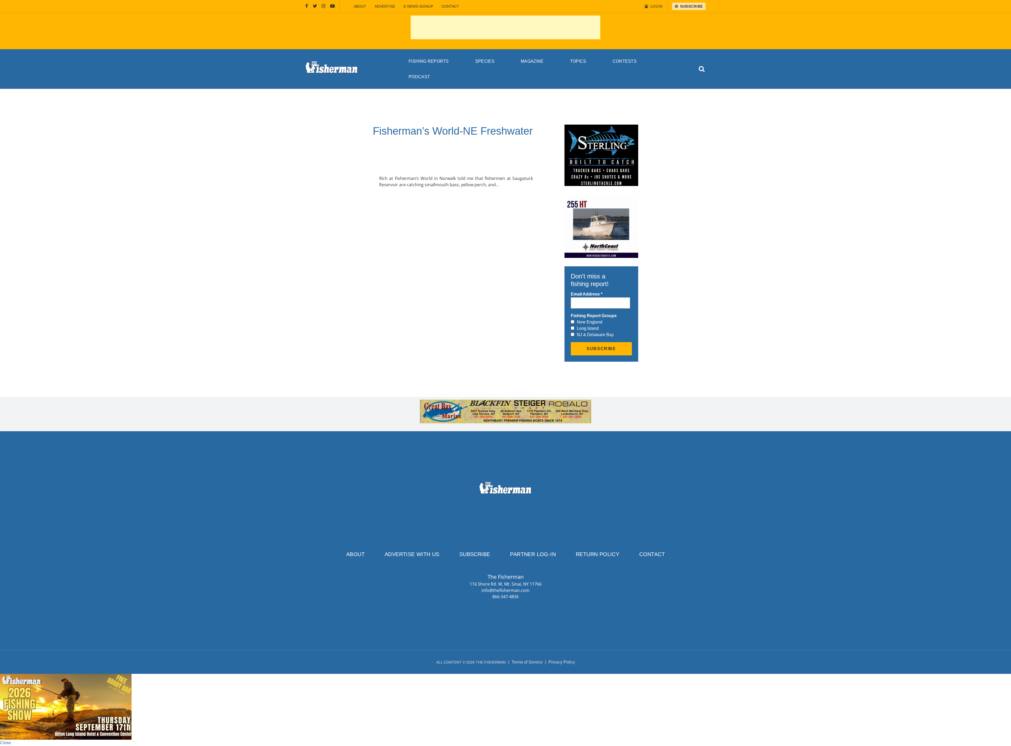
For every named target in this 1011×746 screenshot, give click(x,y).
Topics (578, 61)
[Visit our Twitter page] (315, 6)
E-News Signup (418, 6)
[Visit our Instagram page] (323, 6)
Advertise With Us (412, 554)
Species (484, 61)
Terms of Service (527, 662)
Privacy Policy (561, 662)
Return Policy (597, 554)
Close (5, 742)
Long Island (588, 328)
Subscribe (474, 554)
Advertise (385, 6)
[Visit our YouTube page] (332, 6)
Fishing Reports (429, 61)
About (360, 6)
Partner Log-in (533, 554)
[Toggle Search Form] (702, 69)
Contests (625, 61)
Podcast (419, 77)
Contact (450, 6)
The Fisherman (331, 69)
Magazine (532, 61)
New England (589, 322)
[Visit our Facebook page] (306, 6)
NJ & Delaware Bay (595, 334)
